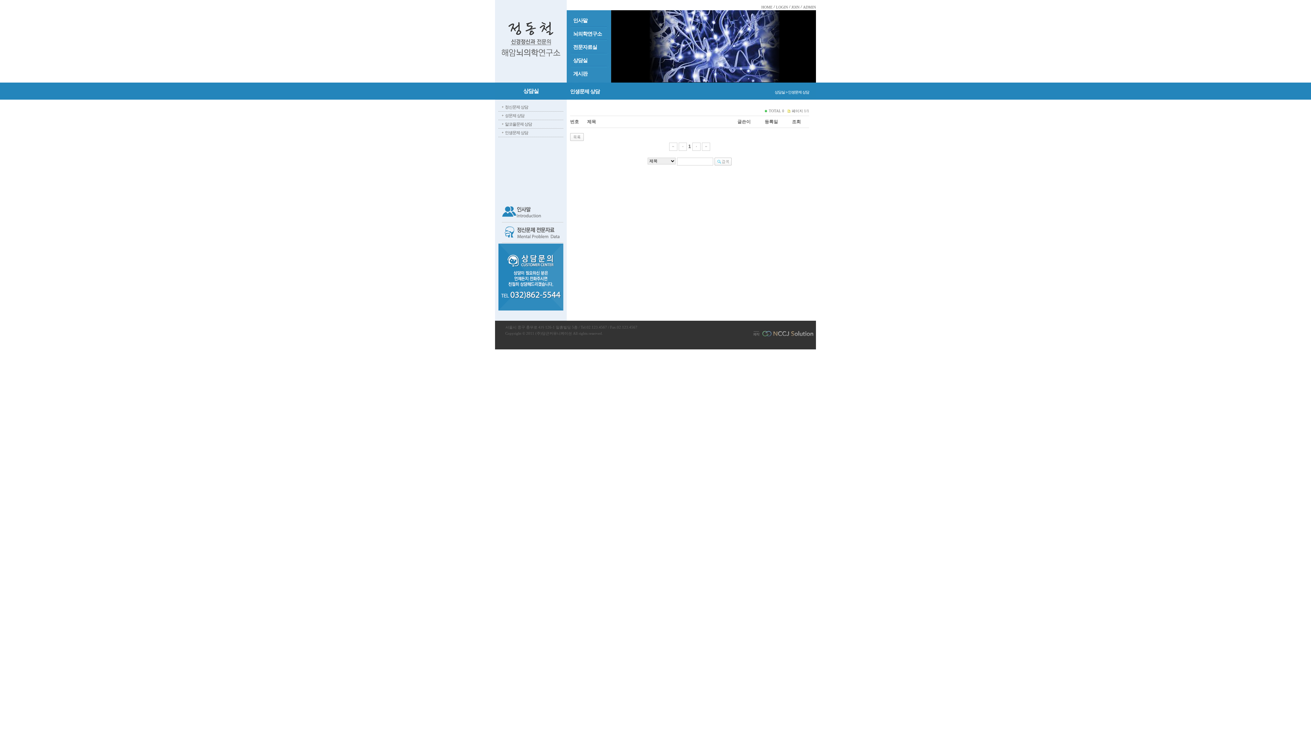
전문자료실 (585, 47)
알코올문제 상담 (518, 124)
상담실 (580, 60)
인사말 (580, 20)
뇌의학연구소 (587, 34)
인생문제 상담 (516, 132)
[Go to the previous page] (683, 146)
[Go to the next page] (696, 146)
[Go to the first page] (673, 146)
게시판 (580, 73)
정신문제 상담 (516, 107)
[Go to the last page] (706, 146)
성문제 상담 (514, 115)
